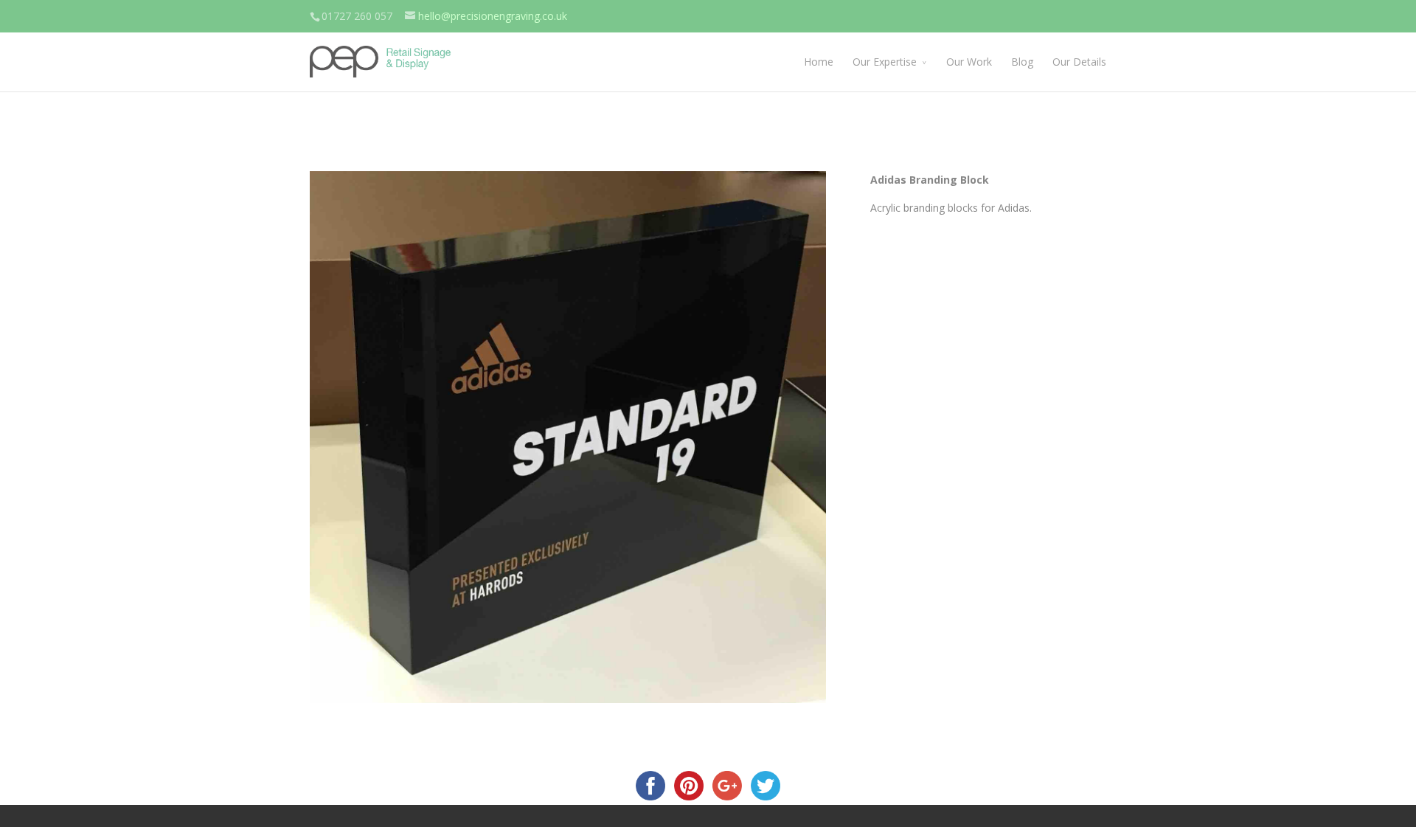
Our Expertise (885, 62)
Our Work (969, 62)
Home (818, 62)
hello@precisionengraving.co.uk (492, 16)
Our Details (1079, 62)
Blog (1022, 62)
